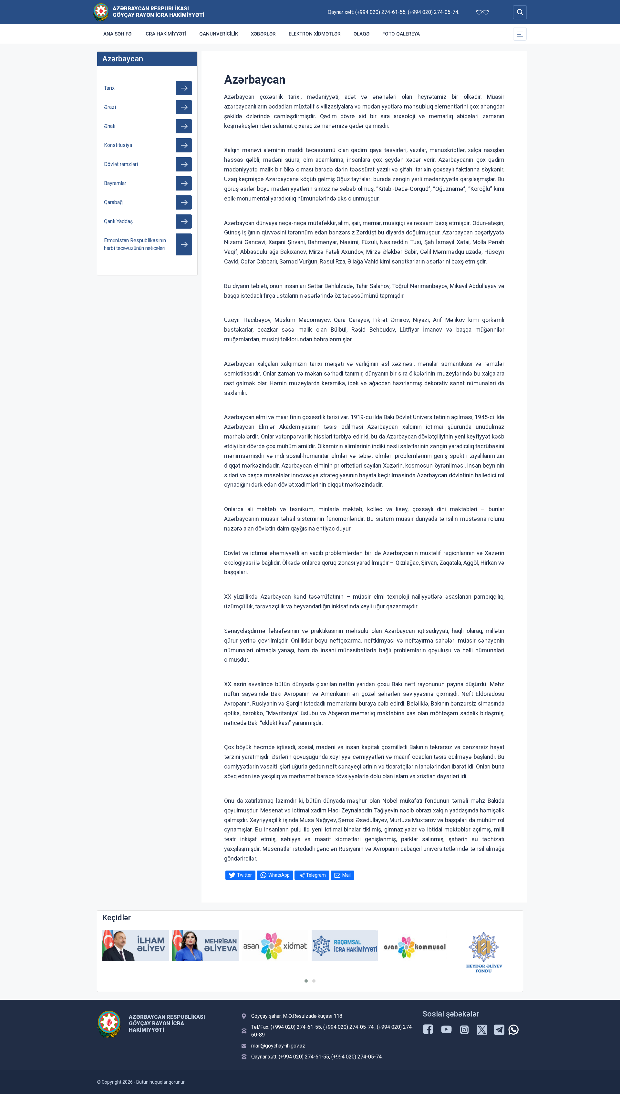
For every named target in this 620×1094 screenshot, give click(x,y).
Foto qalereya (401, 34)
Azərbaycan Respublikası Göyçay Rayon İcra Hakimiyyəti (158, 11)
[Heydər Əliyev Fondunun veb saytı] (484, 952)
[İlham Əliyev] (135, 945)
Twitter (244, 875)
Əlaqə (361, 34)
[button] (306, 981)
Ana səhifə (117, 34)
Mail (346, 875)
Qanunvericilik (218, 34)
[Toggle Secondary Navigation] (520, 34)
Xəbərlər (263, 34)
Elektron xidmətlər (315, 34)
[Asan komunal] (414, 945)
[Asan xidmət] (275, 945)
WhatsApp (279, 875)
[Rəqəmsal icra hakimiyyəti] (345, 945)
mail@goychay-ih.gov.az (278, 1046)
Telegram (316, 875)
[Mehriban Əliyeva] (205, 945)
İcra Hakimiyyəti (165, 34)
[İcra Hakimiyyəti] (101, 12)
